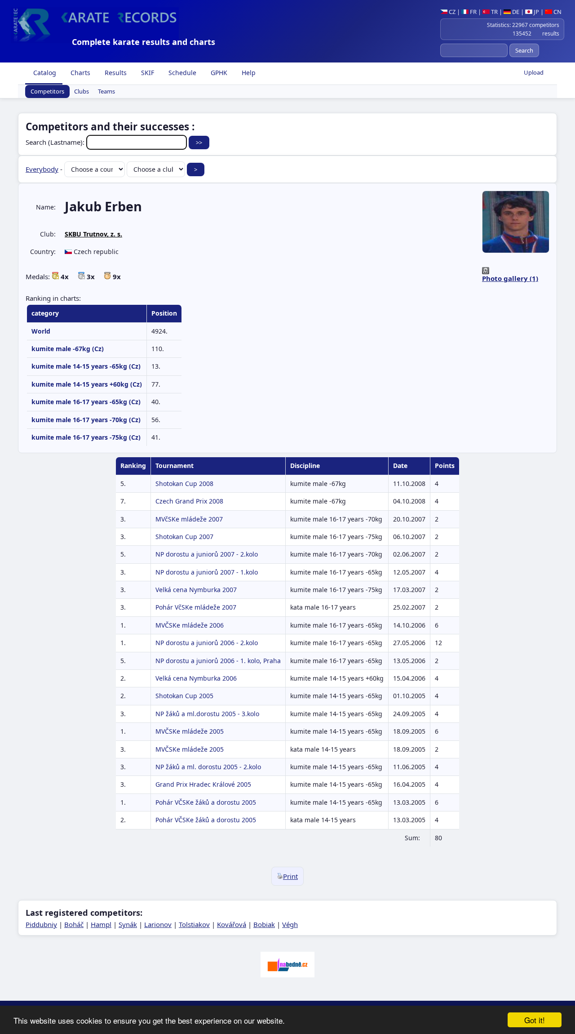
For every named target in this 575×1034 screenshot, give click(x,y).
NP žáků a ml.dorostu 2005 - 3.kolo (207, 713)
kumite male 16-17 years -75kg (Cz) (86, 437)
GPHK (218, 72)
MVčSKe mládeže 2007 (189, 519)
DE (515, 12)
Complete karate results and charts (143, 41)
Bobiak (264, 924)
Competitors (47, 92)
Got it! (534, 1019)
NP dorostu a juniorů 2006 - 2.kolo (206, 642)
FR (473, 12)
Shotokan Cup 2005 (184, 695)
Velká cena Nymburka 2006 (196, 678)
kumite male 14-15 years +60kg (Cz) (86, 384)
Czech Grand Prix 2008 (189, 501)
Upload (534, 72)
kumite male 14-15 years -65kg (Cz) (86, 366)
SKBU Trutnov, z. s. (93, 234)
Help (248, 72)
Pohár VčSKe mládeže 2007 (195, 607)
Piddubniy (41, 924)
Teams (106, 92)
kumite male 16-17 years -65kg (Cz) (86, 401)
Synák (128, 924)
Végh (290, 924)
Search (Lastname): (56, 142)
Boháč (74, 924)
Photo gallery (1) (510, 278)
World (40, 331)
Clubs (81, 92)
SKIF (146, 72)
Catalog (43, 72)
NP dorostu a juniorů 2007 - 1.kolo (206, 572)
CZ (451, 12)
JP (535, 12)
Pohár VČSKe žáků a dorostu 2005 (205, 802)
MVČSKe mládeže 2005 (189, 731)
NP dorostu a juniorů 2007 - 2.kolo (206, 554)
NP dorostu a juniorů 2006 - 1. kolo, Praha (218, 660)
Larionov (158, 924)
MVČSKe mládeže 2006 (189, 625)
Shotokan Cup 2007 (184, 536)
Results (115, 72)
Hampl (101, 924)
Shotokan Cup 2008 (184, 483)
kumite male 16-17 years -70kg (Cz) (86, 419)
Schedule (181, 72)
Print (290, 876)
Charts (79, 72)
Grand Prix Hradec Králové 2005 (203, 784)
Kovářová (231, 924)
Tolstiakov (194, 924)
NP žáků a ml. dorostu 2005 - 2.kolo (208, 766)
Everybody (42, 169)
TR (494, 12)
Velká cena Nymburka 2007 (196, 589)
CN (557, 12)
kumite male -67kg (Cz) (67, 348)
